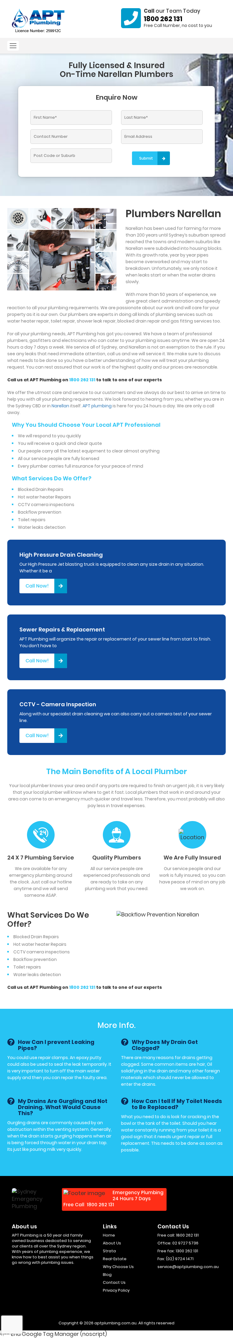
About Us (112, 1243)
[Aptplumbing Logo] (38, 21)
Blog (107, 1274)
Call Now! (37, 585)
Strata (109, 1251)
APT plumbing (97, 406)
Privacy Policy (116, 1290)
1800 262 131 (163, 19)
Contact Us (114, 1282)
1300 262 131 (187, 1251)
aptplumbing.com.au (115, 1323)
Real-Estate (115, 1259)
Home (109, 1235)
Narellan (60, 406)
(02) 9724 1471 (180, 1259)
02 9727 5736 (185, 1243)
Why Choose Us (118, 1267)
